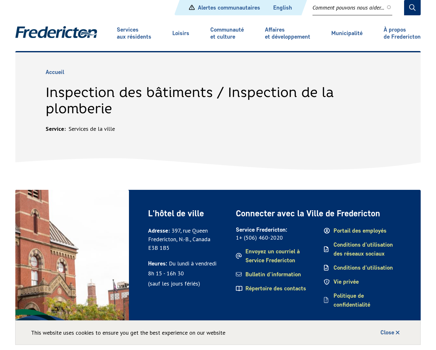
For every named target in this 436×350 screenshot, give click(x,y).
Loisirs (180, 33)
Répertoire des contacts (275, 288)
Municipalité (347, 33)
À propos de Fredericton (402, 33)
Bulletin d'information (273, 274)
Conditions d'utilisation (363, 267)
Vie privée (346, 281)
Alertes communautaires (229, 7)
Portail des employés (360, 230)
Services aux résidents (134, 33)
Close (387, 332)
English (282, 7)
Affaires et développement (287, 33)
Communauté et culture (227, 33)
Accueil (55, 72)
